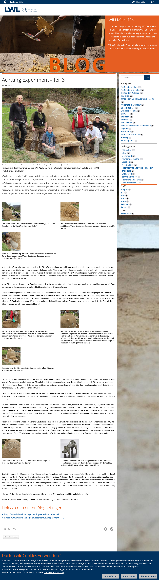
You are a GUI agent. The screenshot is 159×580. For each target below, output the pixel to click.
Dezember (126, 213)
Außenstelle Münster (131, 104)
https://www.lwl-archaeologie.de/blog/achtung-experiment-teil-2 (34, 517)
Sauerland (126, 131)
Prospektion (127, 122)
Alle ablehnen (129, 576)
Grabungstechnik (130, 182)
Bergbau (126, 162)
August (124, 189)
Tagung (124, 128)
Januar (124, 207)
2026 (123, 186)
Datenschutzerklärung (54, 572)
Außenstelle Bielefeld (131, 90)
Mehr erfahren (110, 576)
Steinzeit (125, 116)
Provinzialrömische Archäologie (136, 125)
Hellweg (124, 137)
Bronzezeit (127, 173)
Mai (123, 195)
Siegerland (127, 156)
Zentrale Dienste (129, 110)
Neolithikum (127, 164)
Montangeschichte (130, 159)
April (123, 198)
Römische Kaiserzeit (130, 134)
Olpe (124, 153)
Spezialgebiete (128, 107)
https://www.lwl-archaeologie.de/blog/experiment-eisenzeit (32, 514)
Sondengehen (127, 140)
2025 (123, 210)
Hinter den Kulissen (130, 93)
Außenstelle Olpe (129, 87)
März (123, 201)
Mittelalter (127, 150)
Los (147, 77)
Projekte (125, 96)
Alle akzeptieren (148, 576)
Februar (125, 204)
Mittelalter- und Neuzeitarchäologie (137, 98)
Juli (122, 192)
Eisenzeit (125, 119)
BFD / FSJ (125, 113)
